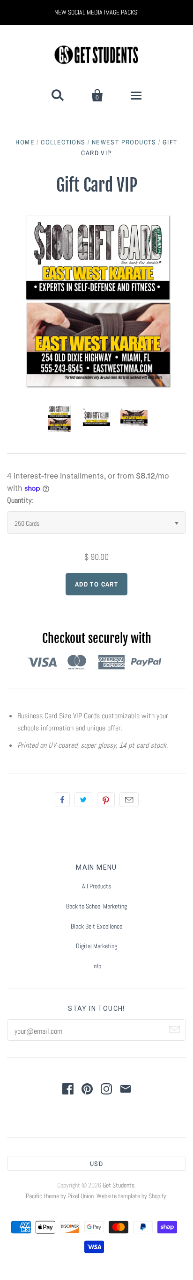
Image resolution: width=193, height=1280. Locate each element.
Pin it (106, 799)
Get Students (118, 1185)
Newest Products (124, 142)
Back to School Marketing (96, 906)
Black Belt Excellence (96, 926)
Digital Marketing (96, 946)
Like (62, 799)
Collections (63, 142)
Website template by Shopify (131, 1196)
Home (25, 142)
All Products (96, 886)
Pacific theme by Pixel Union (60, 1196)
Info (96, 966)
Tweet (83, 799)
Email (129, 799)
